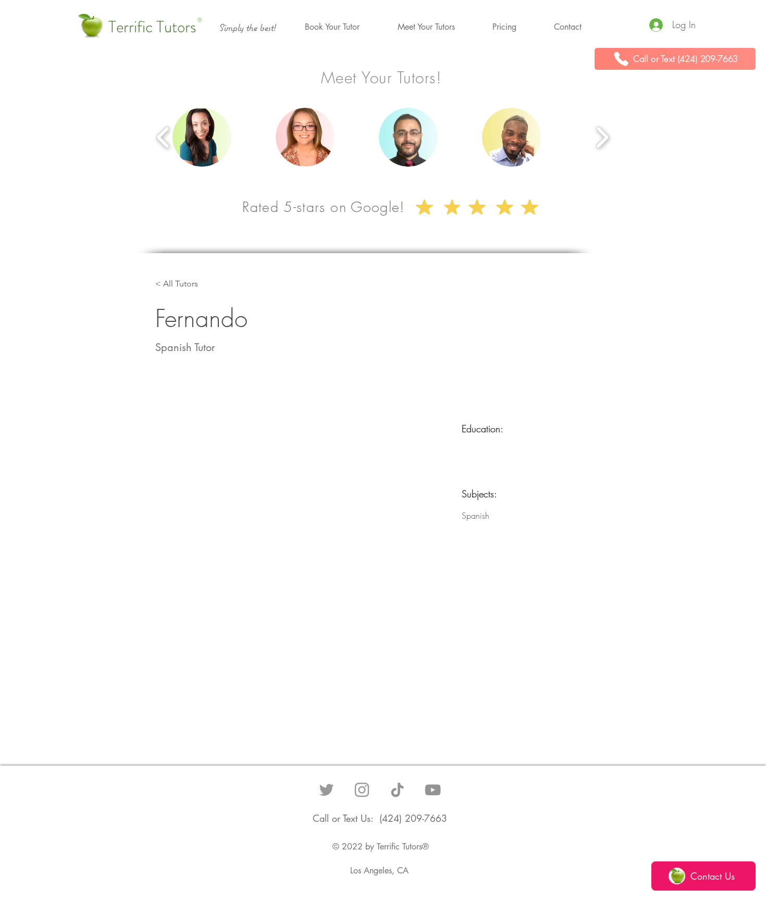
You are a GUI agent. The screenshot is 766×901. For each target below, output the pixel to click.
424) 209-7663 (414, 818)
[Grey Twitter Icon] (326, 789)
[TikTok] (397, 789)
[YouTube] (432, 789)
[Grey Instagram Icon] (362, 789)
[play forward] (602, 137)
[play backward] (163, 137)
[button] (332, 27)
